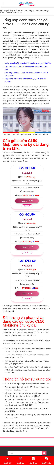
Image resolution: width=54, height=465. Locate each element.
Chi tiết (26, 206)
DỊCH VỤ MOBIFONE (19, 11)
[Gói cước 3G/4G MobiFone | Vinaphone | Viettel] (27, 3)
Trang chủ (6, 11)
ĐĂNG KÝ (26, 201)
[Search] (44, 453)
